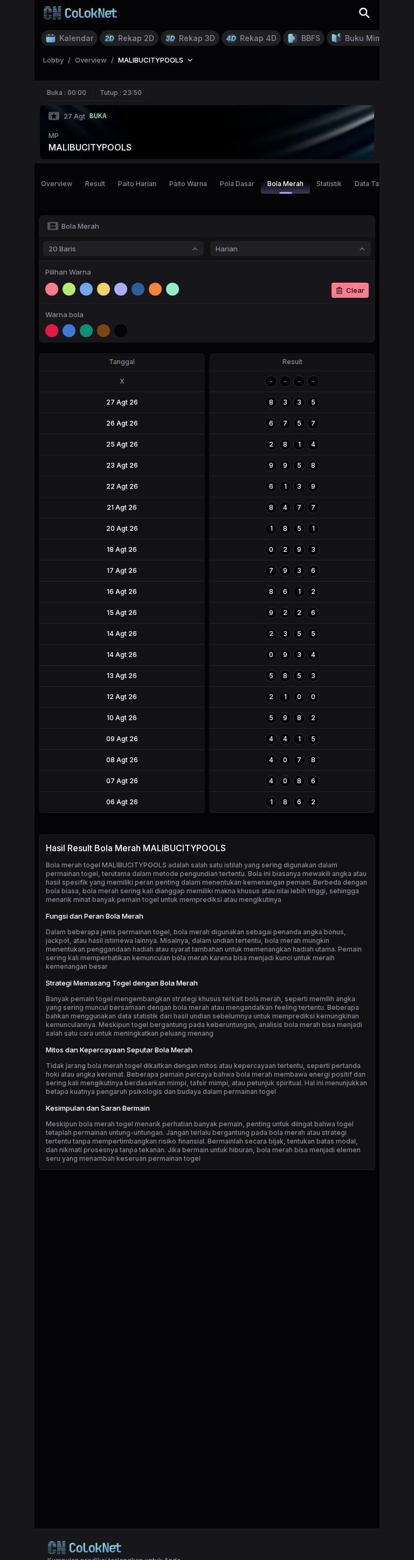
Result (95, 184)
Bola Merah (285, 184)
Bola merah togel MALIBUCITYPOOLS (106, 865)
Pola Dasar (237, 184)
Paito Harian (137, 184)
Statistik (329, 184)
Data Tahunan (376, 184)
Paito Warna (188, 184)
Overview (56, 184)
